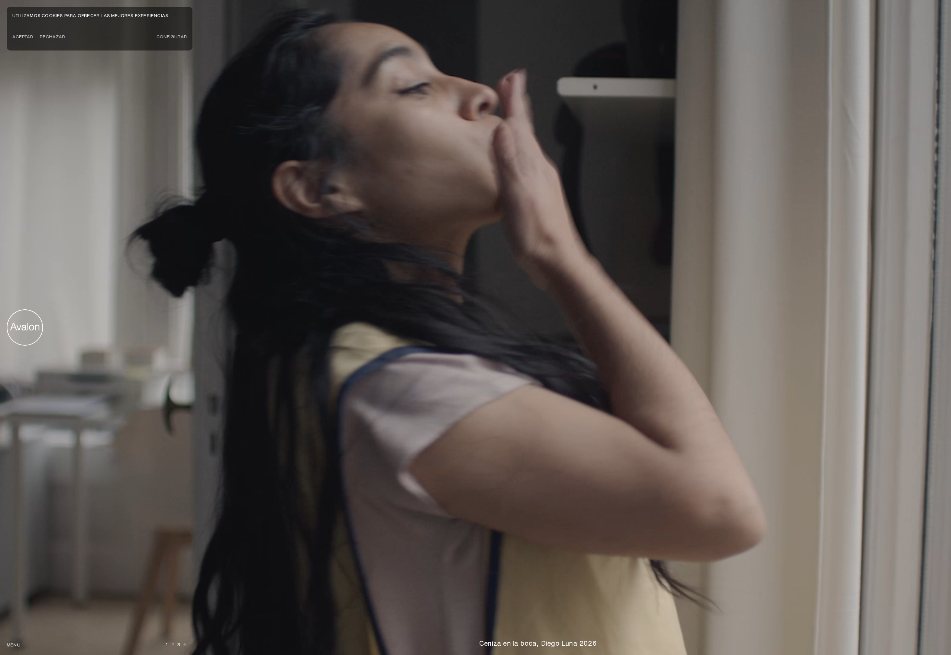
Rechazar (52, 36)
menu (13, 645)
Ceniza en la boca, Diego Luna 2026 (538, 643)
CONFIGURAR (171, 36)
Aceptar (22, 36)
